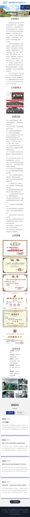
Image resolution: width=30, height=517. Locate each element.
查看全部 (16, 501)
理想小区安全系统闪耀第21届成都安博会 (13, 443)
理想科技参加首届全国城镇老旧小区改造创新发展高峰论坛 (15, 464)
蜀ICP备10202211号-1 (14, 512)
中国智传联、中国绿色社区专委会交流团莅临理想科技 (15, 485)
